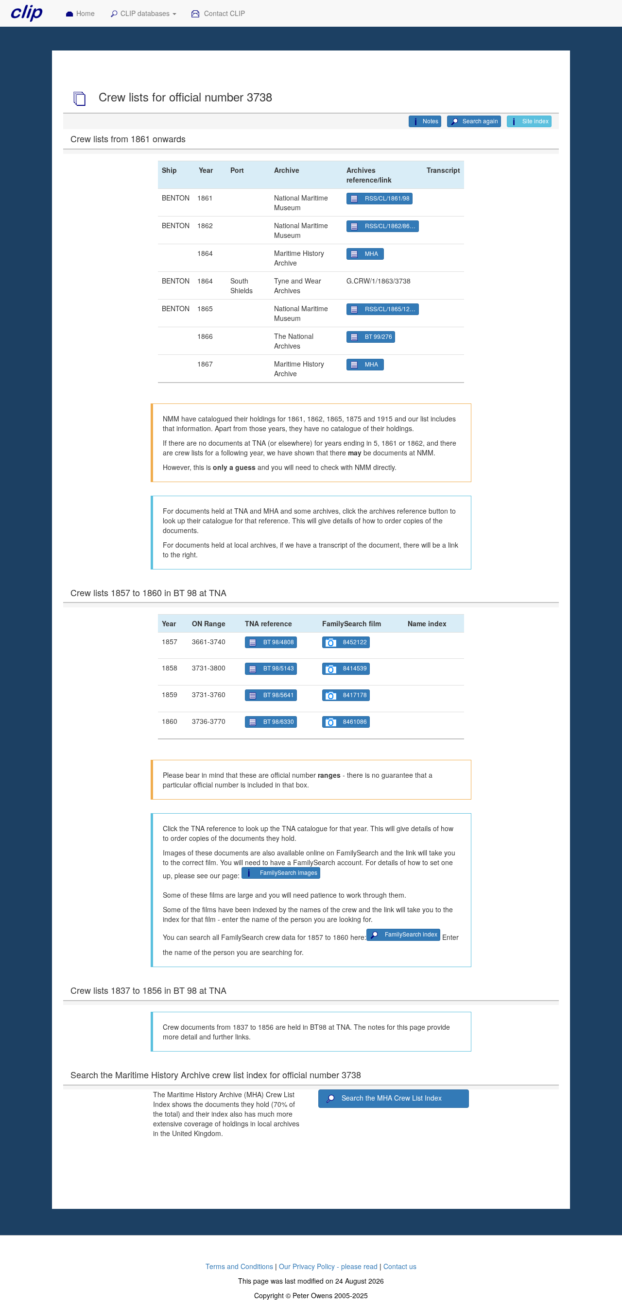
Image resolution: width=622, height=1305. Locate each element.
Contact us (399, 1266)
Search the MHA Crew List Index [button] (392, 1098)
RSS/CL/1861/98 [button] (387, 198)
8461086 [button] (355, 721)
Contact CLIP (223, 13)
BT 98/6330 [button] (278, 721)
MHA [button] (373, 253)
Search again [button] (479, 121)
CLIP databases (146, 13)
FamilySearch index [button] (411, 934)
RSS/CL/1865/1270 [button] (390, 308)
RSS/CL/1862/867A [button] (391, 225)
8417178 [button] (355, 694)
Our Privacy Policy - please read (328, 1266)
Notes (430, 121)
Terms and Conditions (239, 1266)
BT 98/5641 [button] (278, 694)
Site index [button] (535, 121)
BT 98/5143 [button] (278, 668)
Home (85, 13)
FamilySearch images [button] (288, 872)
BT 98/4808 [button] (278, 641)
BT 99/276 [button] (378, 336)
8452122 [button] (355, 641)
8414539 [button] (355, 668)
